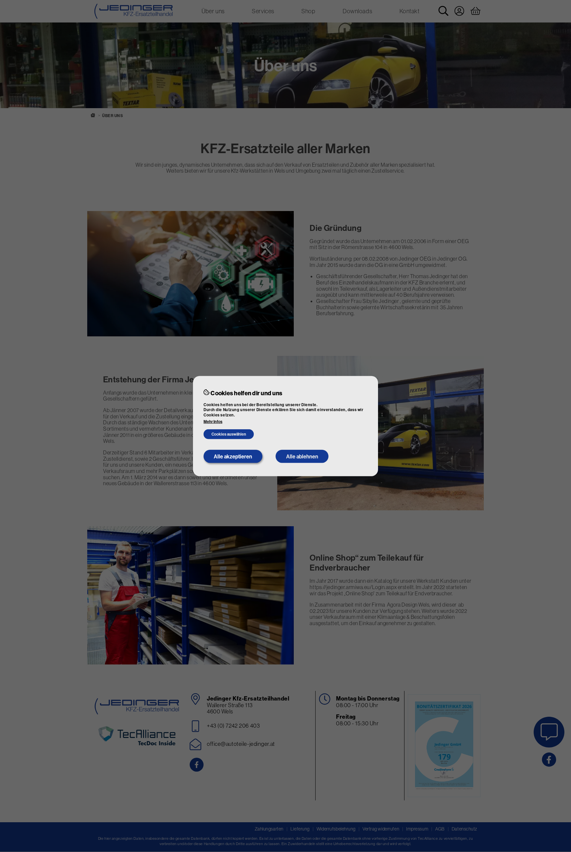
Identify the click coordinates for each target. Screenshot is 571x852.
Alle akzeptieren (233, 456)
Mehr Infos (213, 422)
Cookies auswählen (228, 434)
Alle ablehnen (302, 456)
